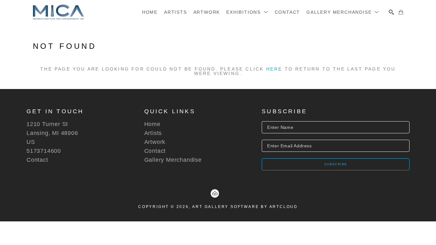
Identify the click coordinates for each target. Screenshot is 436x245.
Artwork (155, 142)
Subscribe (335, 164)
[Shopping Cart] (401, 12)
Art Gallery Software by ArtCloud (245, 206)
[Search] (391, 12)
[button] (247, 12)
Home (152, 124)
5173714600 (43, 151)
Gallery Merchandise (173, 160)
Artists (153, 133)
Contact (37, 160)
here (274, 68)
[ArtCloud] (215, 193)
